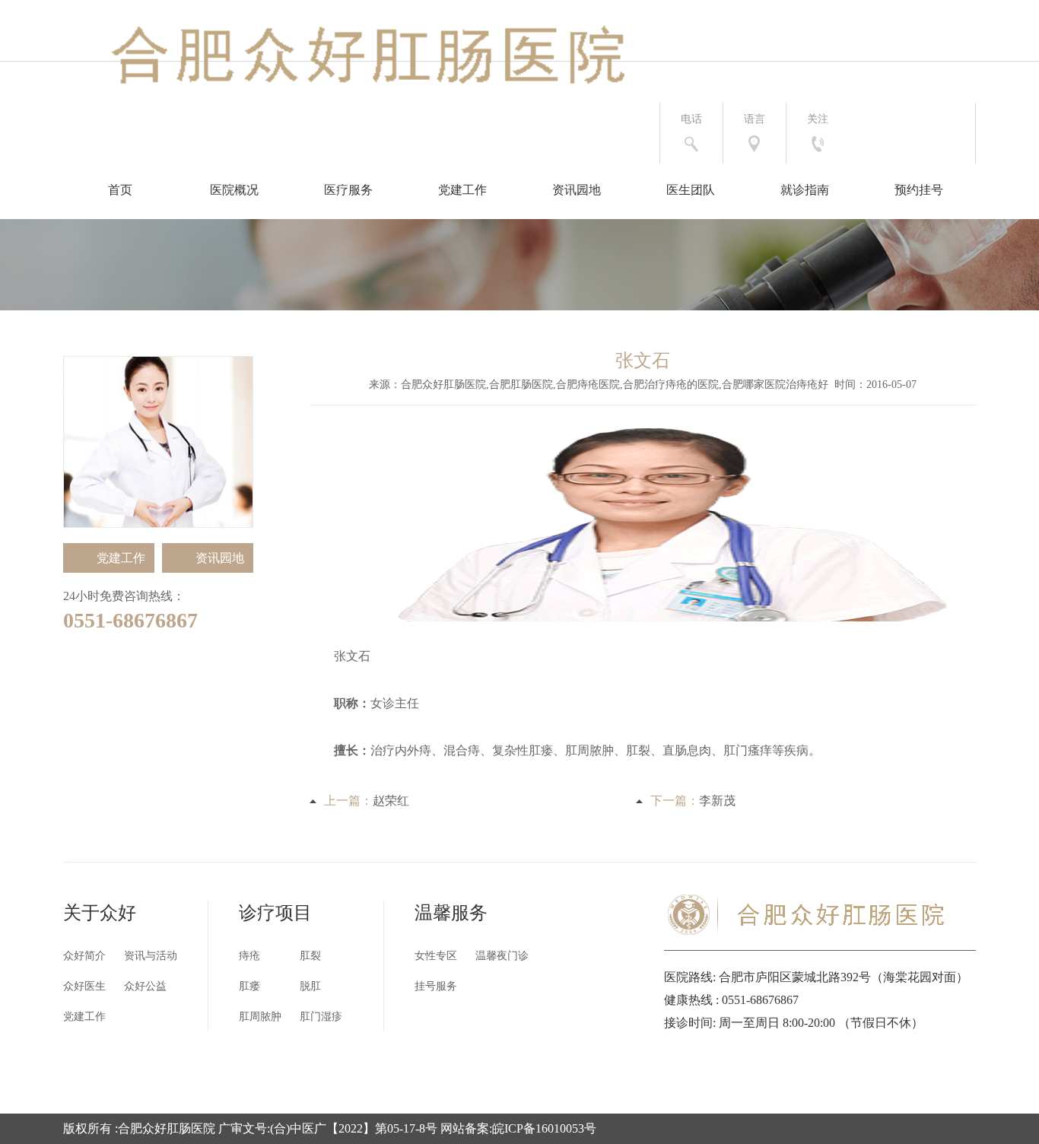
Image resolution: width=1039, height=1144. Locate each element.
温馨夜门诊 (502, 955)
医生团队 (690, 189)
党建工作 (462, 189)
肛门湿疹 (321, 1016)
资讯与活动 (150, 955)
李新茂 (717, 800)
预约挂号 (918, 189)
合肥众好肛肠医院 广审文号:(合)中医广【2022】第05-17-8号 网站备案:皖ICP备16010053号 (357, 1128)
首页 (120, 189)
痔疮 (249, 955)
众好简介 (84, 955)
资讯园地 (576, 189)
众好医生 (84, 986)
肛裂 (310, 955)
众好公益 (145, 986)
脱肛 (310, 986)
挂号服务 (436, 986)
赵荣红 (391, 800)
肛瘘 (249, 986)
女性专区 (436, 955)
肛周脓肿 (260, 1016)
